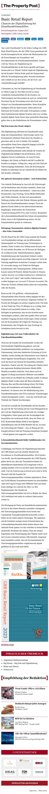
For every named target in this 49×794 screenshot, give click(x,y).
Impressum (33, 791)
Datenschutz (43, 791)
